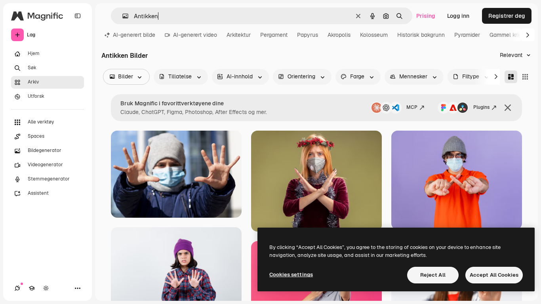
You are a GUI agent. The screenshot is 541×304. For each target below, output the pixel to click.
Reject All (433, 275)
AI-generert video (195, 34)
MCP (411, 107)
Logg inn (458, 15)
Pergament (274, 34)
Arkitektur (239, 34)
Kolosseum (374, 34)
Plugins (481, 107)
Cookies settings (291, 274)
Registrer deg (506, 15)
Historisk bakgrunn (421, 34)
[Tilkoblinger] (17, 288)
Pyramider (467, 34)
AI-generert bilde (134, 34)
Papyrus (307, 34)
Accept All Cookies (494, 275)
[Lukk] (507, 107)
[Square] (525, 76)
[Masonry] (511, 76)
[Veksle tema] (46, 288)
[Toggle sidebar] (77, 16)
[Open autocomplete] (122, 16)
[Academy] (31, 288)
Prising (425, 15)
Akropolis (339, 34)
